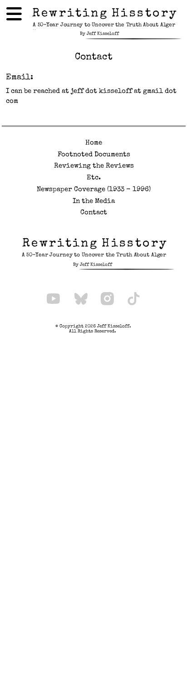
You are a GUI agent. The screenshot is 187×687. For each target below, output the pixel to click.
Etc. (94, 178)
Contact (93, 212)
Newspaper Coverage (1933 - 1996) (94, 189)
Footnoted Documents (94, 155)
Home (93, 143)
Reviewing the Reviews (94, 166)
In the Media (94, 201)
